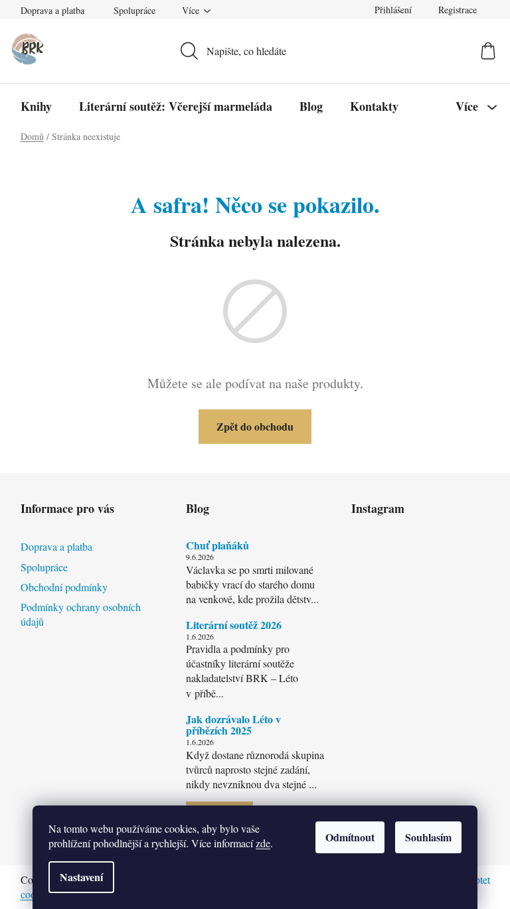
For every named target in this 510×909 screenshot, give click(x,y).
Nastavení (81, 876)
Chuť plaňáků (217, 545)
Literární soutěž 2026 (234, 625)
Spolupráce (134, 10)
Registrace (457, 9)
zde (263, 843)
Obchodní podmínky (64, 587)
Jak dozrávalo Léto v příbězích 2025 (233, 724)
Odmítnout (350, 837)
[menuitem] (36, 106)
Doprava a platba (52, 10)
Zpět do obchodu (255, 426)
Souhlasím (428, 837)
